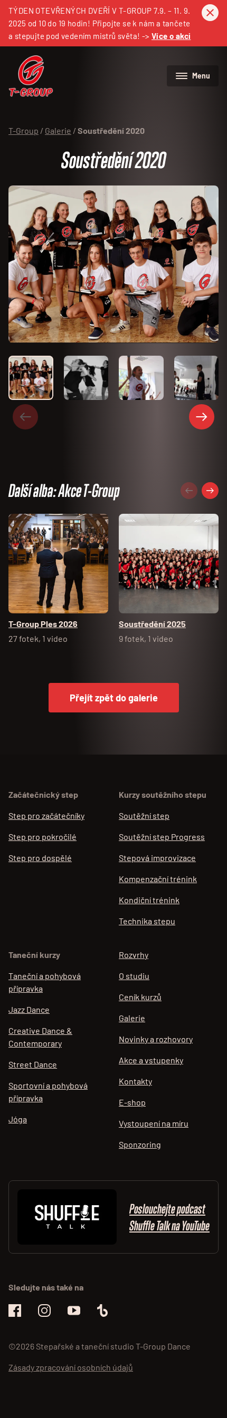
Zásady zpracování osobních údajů (70, 1367)
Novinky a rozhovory (156, 1039)
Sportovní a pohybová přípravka (48, 1091)
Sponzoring (140, 1144)
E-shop (132, 1102)
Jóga (17, 1119)
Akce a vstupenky (151, 1060)
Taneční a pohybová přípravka (44, 982)
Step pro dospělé (40, 858)
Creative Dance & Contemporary (40, 1036)
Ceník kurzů (140, 997)
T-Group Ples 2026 (43, 624)
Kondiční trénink (149, 900)
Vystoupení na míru (153, 1123)
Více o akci (171, 36)
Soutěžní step (144, 815)
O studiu (134, 976)
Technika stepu (147, 921)
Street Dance (32, 1064)
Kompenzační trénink (158, 879)
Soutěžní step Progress (162, 837)
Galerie (132, 1018)
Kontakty (135, 1081)
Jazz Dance (29, 1009)
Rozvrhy (133, 955)
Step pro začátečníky (46, 815)
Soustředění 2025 (152, 624)
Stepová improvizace (157, 858)
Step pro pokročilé (42, 837)
